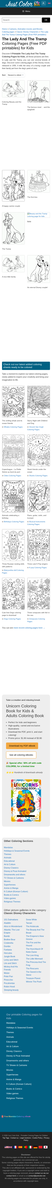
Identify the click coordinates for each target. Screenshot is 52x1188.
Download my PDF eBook (22, 746)
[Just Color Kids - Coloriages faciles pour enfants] (15, 1147)
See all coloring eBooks (21, 755)
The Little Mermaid (34, 959)
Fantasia (8, 950)
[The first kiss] (38, 192)
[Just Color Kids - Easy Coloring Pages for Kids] (8, 1147)
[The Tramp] (13, 244)
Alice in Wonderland (13, 926)
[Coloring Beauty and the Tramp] (13, 97)
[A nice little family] (13, 272)
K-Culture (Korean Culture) (16, 891)
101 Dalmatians (11, 920)
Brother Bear (9, 939)
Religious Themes (12, 902)
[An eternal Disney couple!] (38, 282)
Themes (7, 854)
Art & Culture (9, 864)
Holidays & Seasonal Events (17, 851)
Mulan (6, 973)
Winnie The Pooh (34, 982)
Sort (4, 75)
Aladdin (7, 923)
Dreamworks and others (14, 874)
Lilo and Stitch (10, 963)
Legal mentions (25, 1138)
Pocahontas (9, 983)
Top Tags (6, 1138)
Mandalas (8, 847)
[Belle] (38, 216)
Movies (7, 881)
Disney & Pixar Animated (15, 871)
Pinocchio (8, 980)
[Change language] (49, 3)
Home (4, 29)
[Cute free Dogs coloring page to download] (13, 609)
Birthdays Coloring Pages (14, 522)
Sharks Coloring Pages (38, 476)
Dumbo (7, 946)
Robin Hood (9, 987)
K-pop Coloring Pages (38, 568)
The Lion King (32, 955)
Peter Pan (8, 976)
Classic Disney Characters (27, 32)
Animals (7, 858)
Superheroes (10, 885)
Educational (9, 861)
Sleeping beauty (11, 990)
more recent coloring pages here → (29, 628)
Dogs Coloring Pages (12, 619)
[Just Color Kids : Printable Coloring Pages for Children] (23, 4)
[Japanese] (45, 1147)
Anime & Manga (11, 888)
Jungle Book (9, 956)
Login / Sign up (43, 3)
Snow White (31, 920)
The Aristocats (32, 926)
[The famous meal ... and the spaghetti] (38, 102)
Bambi (7, 936)
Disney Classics (11, 868)
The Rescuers (32, 968)
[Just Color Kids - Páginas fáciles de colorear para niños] (20, 1147)
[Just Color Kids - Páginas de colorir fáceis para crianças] (25, 1147)
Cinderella (8, 943)
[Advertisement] (26, 141)
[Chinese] (40, 1147)
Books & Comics (11, 895)
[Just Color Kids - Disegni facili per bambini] (30, 1147)
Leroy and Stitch (11, 960)
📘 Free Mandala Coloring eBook (15, 1116)
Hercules (8, 953)
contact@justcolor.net (36, 1176)
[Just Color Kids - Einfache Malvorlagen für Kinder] (35, 1147)
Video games (10, 898)
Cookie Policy (37, 1138)
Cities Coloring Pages (12, 476)
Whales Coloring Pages (13, 427)
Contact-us (15, 1138)
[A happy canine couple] (13, 201)
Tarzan (29, 923)
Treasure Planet (33, 978)
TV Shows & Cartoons (14, 878)
